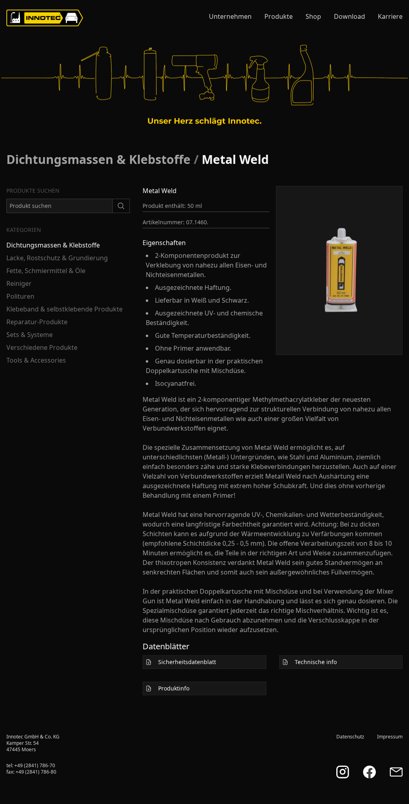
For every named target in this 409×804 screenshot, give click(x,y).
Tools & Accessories (36, 360)
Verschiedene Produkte (41, 347)
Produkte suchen (33, 190)
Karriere (390, 16)
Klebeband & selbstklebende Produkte (64, 309)
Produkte (278, 16)
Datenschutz (350, 737)
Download (349, 16)
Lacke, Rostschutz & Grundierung (57, 257)
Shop (313, 16)
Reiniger (19, 283)
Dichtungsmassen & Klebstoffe (98, 159)
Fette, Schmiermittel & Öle (45, 270)
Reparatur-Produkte (37, 321)
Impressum (390, 737)
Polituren (20, 296)
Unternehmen (230, 16)
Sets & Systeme (29, 334)
